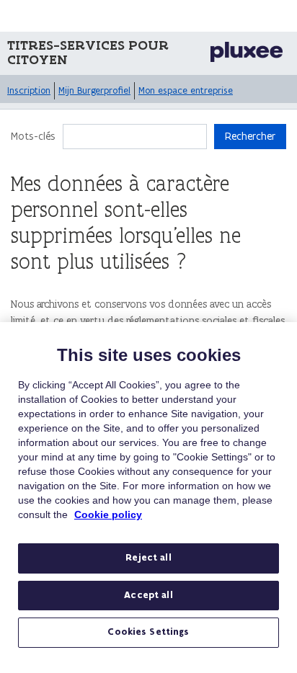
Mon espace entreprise (185, 90)
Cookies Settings (148, 632)
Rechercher (250, 136)
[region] (148, 497)
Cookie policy (108, 514)
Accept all (148, 595)
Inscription (28, 90)
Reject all (148, 557)
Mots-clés (33, 136)
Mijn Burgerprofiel (94, 90)
